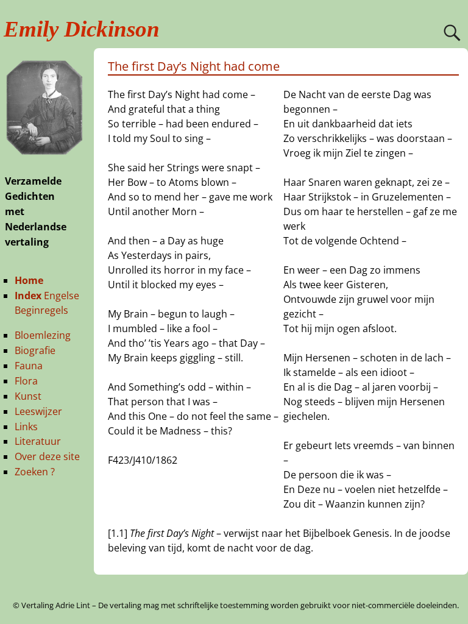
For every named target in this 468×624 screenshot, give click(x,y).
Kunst (28, 396)
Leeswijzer (38, 411)
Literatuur (38, 441)
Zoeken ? (35, 471)
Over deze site (47, 456)
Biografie (35, 350)
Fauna (29, 365)
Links (26, 426)
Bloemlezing (43, 335)
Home (29, 280)
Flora (26, 381)
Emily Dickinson (82, 28)
